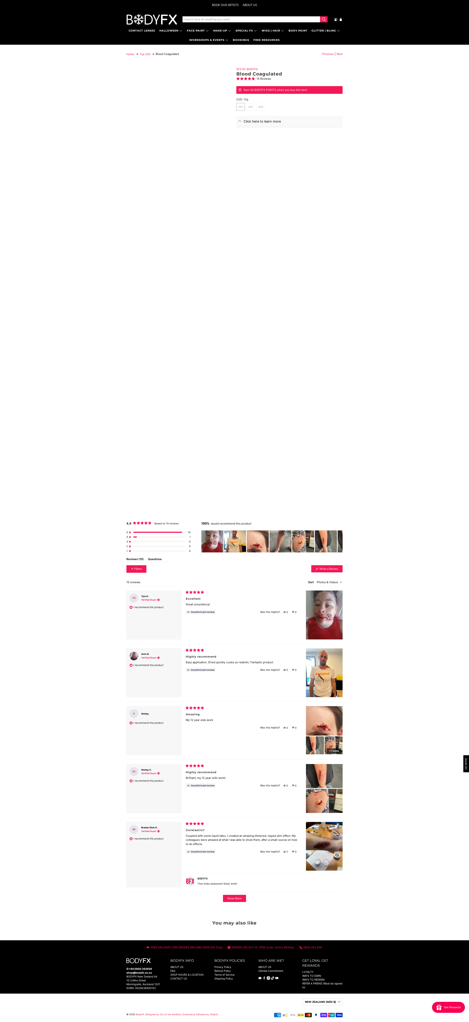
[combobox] (251, 19)
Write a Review (331, 569)
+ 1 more (334, 750)
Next (340, 54)
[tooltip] (201, 612)
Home (130, 54)
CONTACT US (178, 978)
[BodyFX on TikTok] (272, 978)
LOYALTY (307, 971)
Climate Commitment (270, 970)
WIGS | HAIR (271, 30)
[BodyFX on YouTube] (276, 978)
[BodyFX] (152, 19)
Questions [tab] (155, 559)
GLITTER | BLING (323, 30)
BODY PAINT (298, 30)
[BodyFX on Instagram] (268, 978)
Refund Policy (222, 970)
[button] (289, 78)
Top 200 (145, 54)
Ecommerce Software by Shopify (200, 1014)
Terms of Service (224, 974)
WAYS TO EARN (311, 975)
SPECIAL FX (244, 30)
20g (250, 106)
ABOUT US (250, 5)
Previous (328, 54)
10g (240, 106)
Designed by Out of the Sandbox (163, 1014)
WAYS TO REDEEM (313, 979)
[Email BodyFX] (260, 978)
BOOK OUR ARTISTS (225, 5)
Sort (311, 582)
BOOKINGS (241, 40)
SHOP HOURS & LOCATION (187, 974)
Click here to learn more (262, 121)
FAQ (172, 970)
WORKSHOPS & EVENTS (206, 40)
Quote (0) (466, 764)
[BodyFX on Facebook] (264, 978)
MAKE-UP (220, 30)
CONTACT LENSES (142, 30)
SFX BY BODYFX (247, 69)
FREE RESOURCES (266, 40)
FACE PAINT (196, 30)
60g (260, 106)
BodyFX (140, 1014)
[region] (272, 541)
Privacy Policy (222, 966)
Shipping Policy (223, 978)
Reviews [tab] (135, 559)
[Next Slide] (340, 541)
